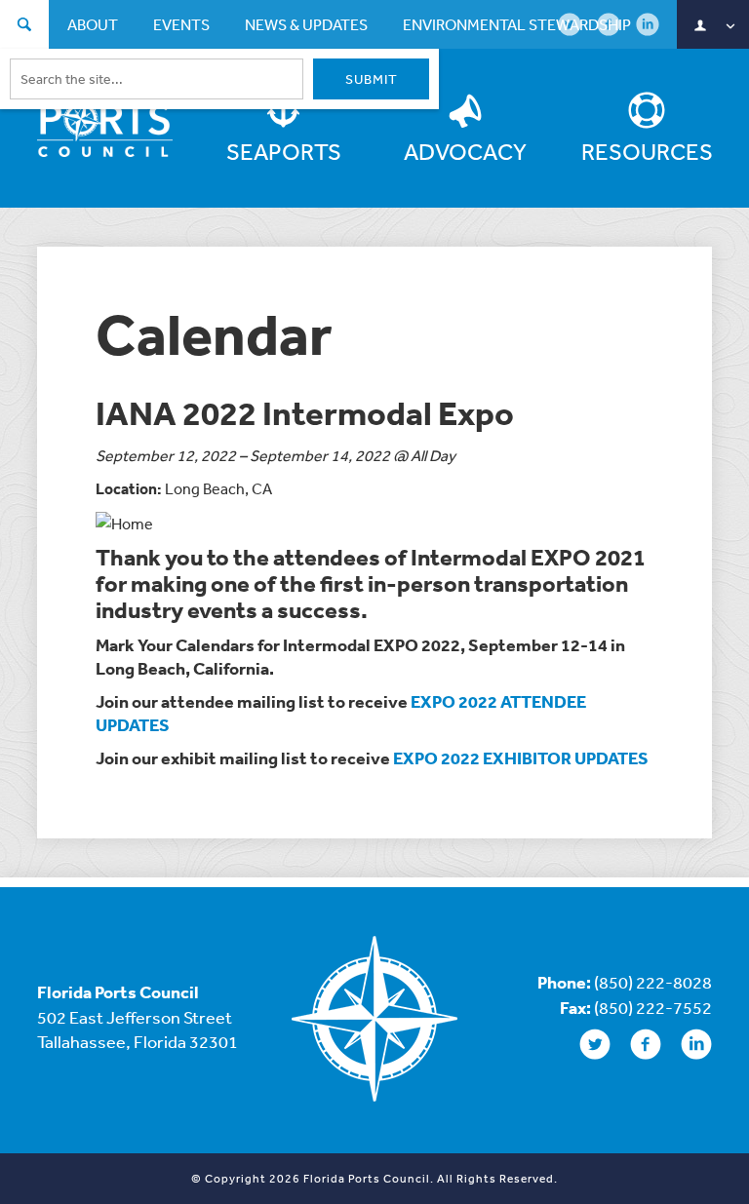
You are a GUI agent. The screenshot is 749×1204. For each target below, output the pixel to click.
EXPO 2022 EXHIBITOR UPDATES (521, 758)
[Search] (24, 27)
